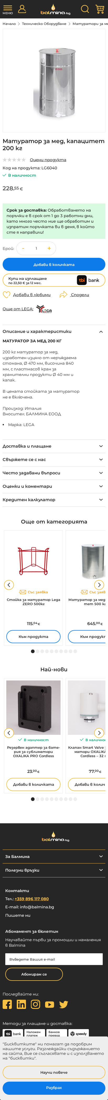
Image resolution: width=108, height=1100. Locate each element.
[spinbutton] (36, 248)
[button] (49, 248)
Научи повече (54, 1072)
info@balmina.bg (37, 906)
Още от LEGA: (18, 309)
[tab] (54, 331)
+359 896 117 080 (32, 898)
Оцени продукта (48, 159)
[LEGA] (44, 309)
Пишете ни (17, 915)
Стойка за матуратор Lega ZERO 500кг (33, 602)
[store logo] (54, 9)
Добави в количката (33, 784)
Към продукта (33, 636)
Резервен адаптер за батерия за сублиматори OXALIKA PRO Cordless (33, 751)
